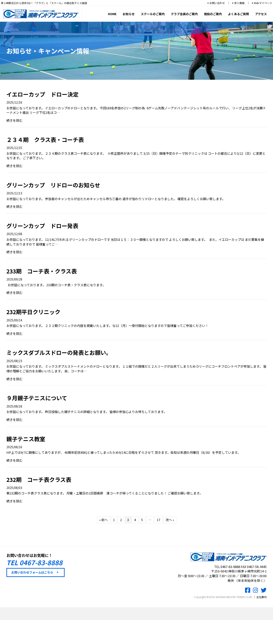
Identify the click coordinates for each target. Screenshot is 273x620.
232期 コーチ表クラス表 (38, 479)
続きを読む (14, 120)
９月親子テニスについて (36, 398)
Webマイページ (262, 3)
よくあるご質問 (238, 14)
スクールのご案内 (153, 14)
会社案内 (261, 597)
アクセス (261, 14)
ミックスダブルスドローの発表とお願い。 (59, 352)
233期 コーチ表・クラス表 (41, 271)
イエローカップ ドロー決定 (42, 94)
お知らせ (129, 14)
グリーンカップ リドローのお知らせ (53, 185)
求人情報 (239, 3)
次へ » (170, 519)
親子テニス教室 (25, 439)
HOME (112, 14)
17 (158, 519)
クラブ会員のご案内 (184, 14)
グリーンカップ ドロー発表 (42, 226)
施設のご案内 (213, 14)
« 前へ (103, 519)
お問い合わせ (217, 3)
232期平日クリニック (33, 312)
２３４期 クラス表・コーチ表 (45, 139)
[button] (35, 572)
